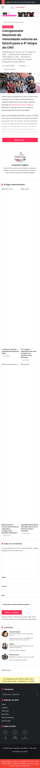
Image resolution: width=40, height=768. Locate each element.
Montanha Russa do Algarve (22, 105)
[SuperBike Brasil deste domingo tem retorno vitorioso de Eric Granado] (29, 443)
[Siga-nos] (37, 680)
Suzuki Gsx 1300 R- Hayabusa (17, 650)
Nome (4, 577)
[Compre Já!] (20, 14)
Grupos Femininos (8, 717)
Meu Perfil (5, 714)
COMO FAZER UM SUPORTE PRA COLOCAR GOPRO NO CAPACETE (21, 646)
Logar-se (5, 707)
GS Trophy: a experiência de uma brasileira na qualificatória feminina (28, 353)
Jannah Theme (6, 761)
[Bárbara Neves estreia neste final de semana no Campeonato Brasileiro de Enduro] (10, 443)
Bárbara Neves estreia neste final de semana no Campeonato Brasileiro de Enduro (10, 529)
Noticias (11, 22)
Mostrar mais (19, 140)
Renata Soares (14, 655)
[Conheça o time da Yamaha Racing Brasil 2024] (10, 267)
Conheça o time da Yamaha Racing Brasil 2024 (10, 351)
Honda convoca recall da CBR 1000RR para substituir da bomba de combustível (21, 639)
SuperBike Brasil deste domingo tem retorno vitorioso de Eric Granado (29, 528)
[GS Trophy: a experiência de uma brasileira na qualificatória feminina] (29, 267)
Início (5, 22)
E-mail (4, 586)
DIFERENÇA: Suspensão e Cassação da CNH (21, 657)
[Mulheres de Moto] (17, 7)
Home (4, 704)
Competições (19, 22)
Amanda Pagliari (10, 66)
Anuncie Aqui (6, 721)
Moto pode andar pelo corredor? (18, 660)
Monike (11, 644)
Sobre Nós (5, 711)
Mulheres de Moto (21, 751)
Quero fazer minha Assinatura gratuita (16, 604)
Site (3, 595)
